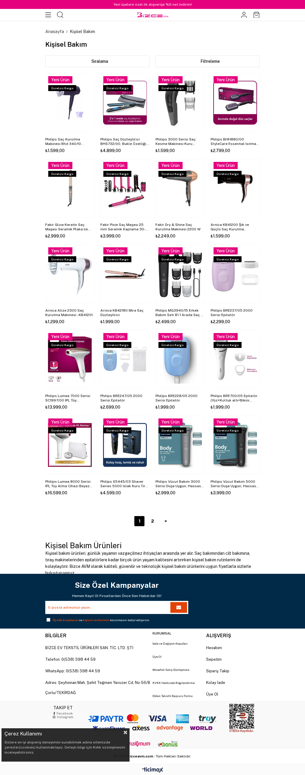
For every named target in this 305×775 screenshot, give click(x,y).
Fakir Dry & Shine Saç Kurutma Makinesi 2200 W (177, 227)
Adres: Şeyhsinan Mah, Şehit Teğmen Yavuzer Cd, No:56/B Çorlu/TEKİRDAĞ (97, 687)
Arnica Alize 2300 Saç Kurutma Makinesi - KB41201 (69, 312)
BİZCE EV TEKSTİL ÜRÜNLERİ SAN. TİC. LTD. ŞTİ (89, 648)
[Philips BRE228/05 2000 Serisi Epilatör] (180, 359)
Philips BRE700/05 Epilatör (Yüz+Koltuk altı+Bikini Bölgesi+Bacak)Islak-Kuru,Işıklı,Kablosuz (234, 398)
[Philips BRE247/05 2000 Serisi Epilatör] (125, 359)
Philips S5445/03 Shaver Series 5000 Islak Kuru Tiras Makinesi (125, 483)
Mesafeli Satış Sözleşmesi (170, 669)
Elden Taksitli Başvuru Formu (172, 696)
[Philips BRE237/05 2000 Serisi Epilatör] (235, 274)
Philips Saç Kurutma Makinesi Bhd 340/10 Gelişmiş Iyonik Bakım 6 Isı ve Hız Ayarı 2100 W (68, 141)
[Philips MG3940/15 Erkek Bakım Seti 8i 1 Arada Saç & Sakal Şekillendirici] (180, 274)
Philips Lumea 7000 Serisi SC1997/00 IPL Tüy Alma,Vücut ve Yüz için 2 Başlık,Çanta (67, 398)
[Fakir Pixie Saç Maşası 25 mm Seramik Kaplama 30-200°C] (125, 188)
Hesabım (214, 648)
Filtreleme (210, 61)
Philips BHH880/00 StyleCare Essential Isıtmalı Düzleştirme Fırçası (234, 141)
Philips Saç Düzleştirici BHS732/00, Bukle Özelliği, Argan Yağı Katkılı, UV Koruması (123, 141)
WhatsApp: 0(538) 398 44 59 (72, 671)
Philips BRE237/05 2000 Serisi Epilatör (232, 312)
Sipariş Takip (217, 671)
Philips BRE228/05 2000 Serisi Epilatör (176, 398)
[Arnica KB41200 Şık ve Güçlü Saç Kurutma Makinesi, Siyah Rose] (235, 188)
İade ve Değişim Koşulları (170, 643)
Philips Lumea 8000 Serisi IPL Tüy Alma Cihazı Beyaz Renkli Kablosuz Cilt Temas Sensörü (69, 483)
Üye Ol (156, 656)
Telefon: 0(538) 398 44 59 (70, 659)
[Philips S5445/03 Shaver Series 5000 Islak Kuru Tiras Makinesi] (125, 445)
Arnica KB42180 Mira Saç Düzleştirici (122, 312)
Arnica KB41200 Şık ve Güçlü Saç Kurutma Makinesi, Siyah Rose (230, 227)
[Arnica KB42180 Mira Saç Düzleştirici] (125, 274)
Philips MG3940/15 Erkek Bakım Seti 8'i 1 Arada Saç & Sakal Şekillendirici (179, 312)
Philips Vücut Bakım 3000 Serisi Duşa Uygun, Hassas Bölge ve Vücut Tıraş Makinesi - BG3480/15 (178, 483)
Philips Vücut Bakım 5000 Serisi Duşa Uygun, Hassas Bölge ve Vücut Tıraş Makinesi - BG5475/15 (233, 483)
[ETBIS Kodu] (241, 718)
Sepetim (214, 659)
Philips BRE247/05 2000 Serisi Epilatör (121, 398)
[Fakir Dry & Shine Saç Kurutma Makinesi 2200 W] (180, 188)
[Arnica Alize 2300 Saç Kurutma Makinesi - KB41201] (70, 274)
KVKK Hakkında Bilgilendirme (173, 683)
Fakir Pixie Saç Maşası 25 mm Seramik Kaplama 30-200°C (123, 227)
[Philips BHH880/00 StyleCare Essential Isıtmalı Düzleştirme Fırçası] (235, 103)
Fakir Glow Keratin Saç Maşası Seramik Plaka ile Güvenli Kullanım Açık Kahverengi (66, 227)
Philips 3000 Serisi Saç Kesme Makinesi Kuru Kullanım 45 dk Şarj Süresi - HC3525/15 (179, 141)
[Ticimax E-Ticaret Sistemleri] (152, 770)
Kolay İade (215, 682)
